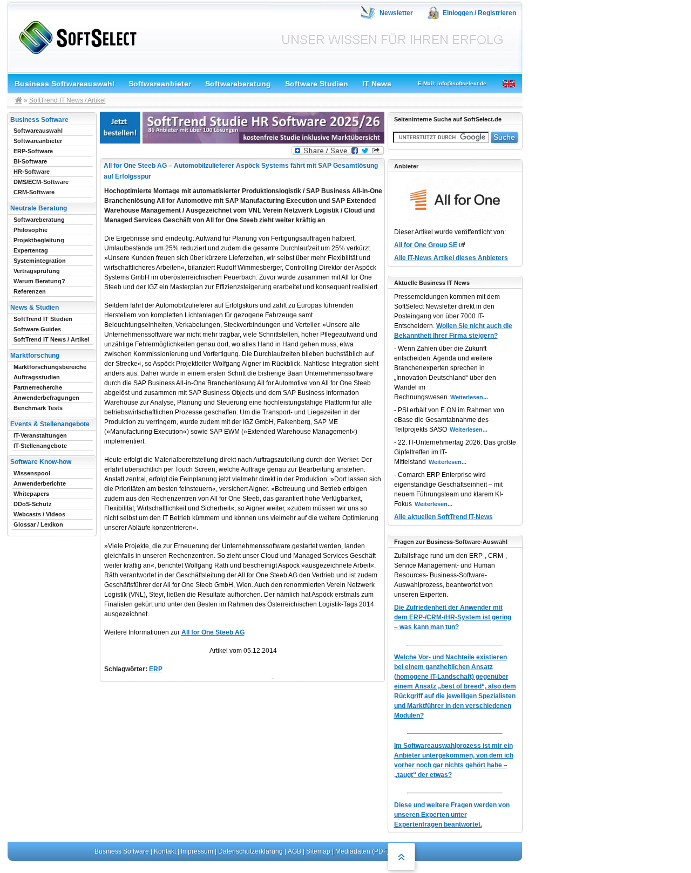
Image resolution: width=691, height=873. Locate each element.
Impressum (197, 851)
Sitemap (318, 851)
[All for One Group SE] (462, 244)
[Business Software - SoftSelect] (75, 35)
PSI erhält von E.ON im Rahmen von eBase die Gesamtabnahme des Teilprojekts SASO (449, 419)
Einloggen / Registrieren (479, 13)
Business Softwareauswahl (64, 83)
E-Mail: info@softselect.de (452, 83)
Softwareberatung (238, 83)
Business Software (121, 851)
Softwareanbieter (159, 83)
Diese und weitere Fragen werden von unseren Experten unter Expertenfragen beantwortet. (452, 814)
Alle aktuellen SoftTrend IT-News (443, 517)
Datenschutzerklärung (250, 851)
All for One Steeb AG (213, 632)
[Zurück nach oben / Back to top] (401, 857)
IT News (376, 83)
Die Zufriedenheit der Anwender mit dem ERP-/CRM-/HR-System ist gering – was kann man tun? (452, 617)
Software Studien (316, 83)
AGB (294, 851)
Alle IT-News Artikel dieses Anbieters (451, 258)
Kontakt (165, 851)
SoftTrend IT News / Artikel (67, 100)
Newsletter (396, 13)
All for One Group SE (425, 245)
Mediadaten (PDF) (362, 851)
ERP (155, 669)
